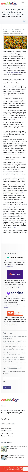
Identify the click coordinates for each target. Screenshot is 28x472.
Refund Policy (15, 468)
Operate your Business (6, 433)
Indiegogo (22, 192)
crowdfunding (6, 31)
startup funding (19, 33)
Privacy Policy (7, 468)
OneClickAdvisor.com (17, 469)
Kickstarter (14, 192)
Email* (4, 381)
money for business (16, 31)
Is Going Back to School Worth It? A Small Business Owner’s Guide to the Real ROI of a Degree (14, 359)
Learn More (10, 266)
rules (11, 33)
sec (14, 33)
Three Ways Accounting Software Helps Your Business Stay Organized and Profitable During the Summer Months (14, 347)
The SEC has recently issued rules (12, 72)
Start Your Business (6, 428)
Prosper (11, 207)
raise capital (6, 33)
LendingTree (12, 227)
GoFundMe (8, 192)
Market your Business (6, 430)
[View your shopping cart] (24, 20)
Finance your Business (6, 436)
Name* (4, 375)
